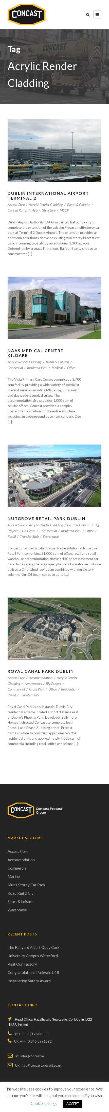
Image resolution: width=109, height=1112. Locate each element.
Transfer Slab (29, 536)
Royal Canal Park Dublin (41, 671)
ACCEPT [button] (72, 1104)
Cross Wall (36, 689)
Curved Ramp (17, 210)
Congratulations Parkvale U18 (33, 972)
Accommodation (40, 678)
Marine (14, 876)
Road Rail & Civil (21, 893)
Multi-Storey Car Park (26, 885)
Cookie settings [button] (44, 1103)
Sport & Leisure (20, 901)
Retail (12, 536)
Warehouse (51, 536)
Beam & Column (78, 204)
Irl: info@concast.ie (29, 1056)
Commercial (48, 531)
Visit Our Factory (22, 964)
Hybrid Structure (43, 210)
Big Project (53, 683)
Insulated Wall (37, 368)
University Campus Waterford (33, 955)
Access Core (16, 204)
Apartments (33, 683)
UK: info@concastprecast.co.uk (38, 1065)
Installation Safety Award (29, 981)
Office (71, 368)
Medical (57, 368)
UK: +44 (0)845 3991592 (33, 1041)
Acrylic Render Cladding (46, 204)
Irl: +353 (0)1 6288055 (31, 1034)
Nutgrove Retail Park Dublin (46, 518)
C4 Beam (28, 531)
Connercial (15, 368)
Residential (68, 689)
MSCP (64, 210)
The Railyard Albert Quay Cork (33, 947)
